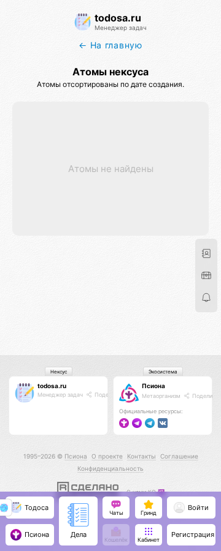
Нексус (58, 372)
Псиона (153, 385)
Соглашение (179, 456)
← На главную (110, 45)
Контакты (141, 456)
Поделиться (110, 394)
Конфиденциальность (110, 468)
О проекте (107, 456)
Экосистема (163, 372)
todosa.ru (51, 385)
